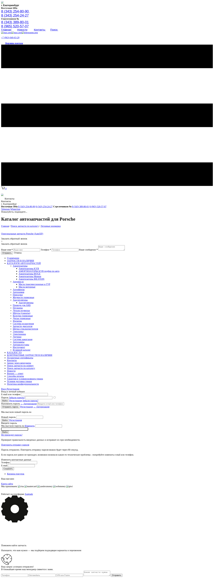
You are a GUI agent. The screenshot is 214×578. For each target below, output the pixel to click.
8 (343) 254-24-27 (44, 206)
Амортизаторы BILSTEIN (31, 279)
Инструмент (19, 347)
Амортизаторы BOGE (29, 274)
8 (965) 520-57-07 (98, 206)
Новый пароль (8, 417)
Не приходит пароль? (11, 435)
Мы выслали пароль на (18, 426)
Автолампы (18, 342)
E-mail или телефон (10, 394)
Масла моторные (27, 287)
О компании (13, 258)
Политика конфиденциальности (23, 384)
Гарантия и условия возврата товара (25, 379)
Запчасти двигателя (22, 326)
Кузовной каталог (22, 350)
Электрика (18, 331)
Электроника (19, 334)
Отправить (7, 253)
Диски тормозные (22, 318)
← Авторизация (29, 403)
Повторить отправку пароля (15, 445)
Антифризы (19, 289)
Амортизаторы (20, 266)
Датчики (17, 337)
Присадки (18, 295)
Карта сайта (7, 483)
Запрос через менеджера (19, 363)
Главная (6, 29)
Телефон (5, 462)
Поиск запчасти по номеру (20, 365)
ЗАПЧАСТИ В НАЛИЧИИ (20, 260)
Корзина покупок (15, 474)
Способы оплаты (15, 376)
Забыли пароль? (17, 397)
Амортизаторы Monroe (30, 276)
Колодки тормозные (23, 316)
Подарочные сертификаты (20, 358)
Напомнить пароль (19, 403)
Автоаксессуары (21, 344)
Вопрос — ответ (15, 373)
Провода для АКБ (22, 305)
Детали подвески (21, 310)
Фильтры (17, 321)
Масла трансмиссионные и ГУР (34, 284)
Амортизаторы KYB (29, 268)
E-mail (4, 465)
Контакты (40, 29)
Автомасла (18, 281)
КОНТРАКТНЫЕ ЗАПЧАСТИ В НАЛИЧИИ (29, 355)
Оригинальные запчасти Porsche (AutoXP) (22, 233)
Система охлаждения (23, 323)
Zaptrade (29, 494)
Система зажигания (22, 339)
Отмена (18, 253)
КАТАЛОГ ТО (14, 352)
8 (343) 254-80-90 (26, 206)
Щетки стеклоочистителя (25, 329)
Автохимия (18, 292)
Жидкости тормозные (23, 297)
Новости (22, 29)
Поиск (54, 29)
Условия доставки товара (19, 381)
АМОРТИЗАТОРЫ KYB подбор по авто (39, 271)
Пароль (13, 397)
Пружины (18, 308)
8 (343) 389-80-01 (80, 206)
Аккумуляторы (20, 300)
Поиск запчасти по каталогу (21, 368)
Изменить (30, 426)
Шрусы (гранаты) (21, 313)
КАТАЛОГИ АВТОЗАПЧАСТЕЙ (24, 263)
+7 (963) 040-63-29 (10, 37)
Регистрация (13, 389)
